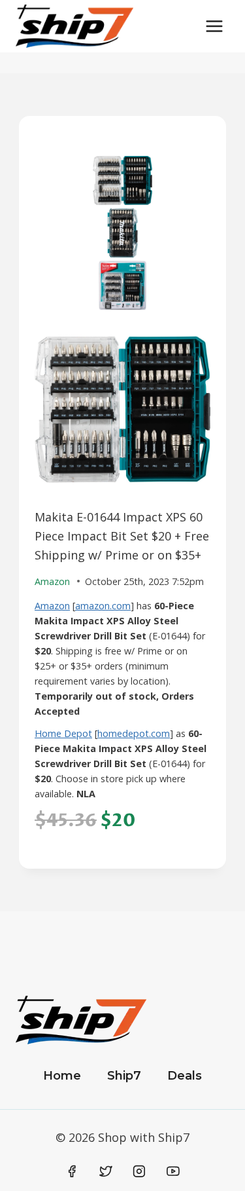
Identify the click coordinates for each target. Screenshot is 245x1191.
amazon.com (103, 605)
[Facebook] (72, 1171)
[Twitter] (106, 1171)
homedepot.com (133, 733)
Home (62, 1075)
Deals (184, 1075)
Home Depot (63, 733)
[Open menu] (214, 25)
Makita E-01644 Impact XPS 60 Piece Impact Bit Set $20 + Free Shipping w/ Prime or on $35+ (122, 536)
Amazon (52, 605)
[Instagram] (139, 1171)
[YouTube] (173, 1171)
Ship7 (124, 1075)
